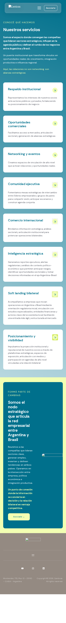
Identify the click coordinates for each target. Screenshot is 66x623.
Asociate (50, 8)
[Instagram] (33, 568)
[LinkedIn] (43, 568)
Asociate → (19, 516)
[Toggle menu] (39, 8)
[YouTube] (22, 568)
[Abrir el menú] (33, 555)
